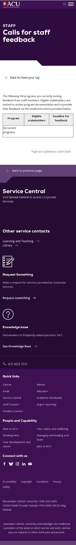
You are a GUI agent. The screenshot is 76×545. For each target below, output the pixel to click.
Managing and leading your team (53, 437)
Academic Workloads (49, 397)
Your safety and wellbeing (52, 429)
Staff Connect (11, 404)
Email (6, 391)
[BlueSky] (11, 464)
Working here (11, 435)
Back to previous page (27, 171)
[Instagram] (17, 464)
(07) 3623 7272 (17, 364)
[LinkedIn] (23, 464)
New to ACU (10, 429)
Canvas (7, 384)
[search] (65, 4)
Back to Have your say (25, 77)
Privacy (57, 481)
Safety (6, 487)
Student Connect (13, 411)
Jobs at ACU (44, 446)
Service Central (19, 197)
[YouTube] (30, 464)
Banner (41, 384)
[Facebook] (4, 464)
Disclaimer (42, 481)
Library (7, 245)
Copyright (26, 481)
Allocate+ (42, 391)
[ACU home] (16, 8)
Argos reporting (46, 404)
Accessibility (9, 481)
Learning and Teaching (18, 241)
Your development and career (17, 444)
